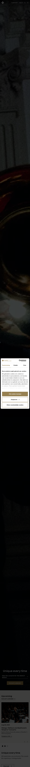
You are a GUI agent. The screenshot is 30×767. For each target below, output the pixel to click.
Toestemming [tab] (6, 365)
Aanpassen (14, 399)
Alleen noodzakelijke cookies (15, 405)
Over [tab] (24, 365)
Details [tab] (16, 365)
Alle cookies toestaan (15, 394)
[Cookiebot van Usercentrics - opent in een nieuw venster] (21, 361)
